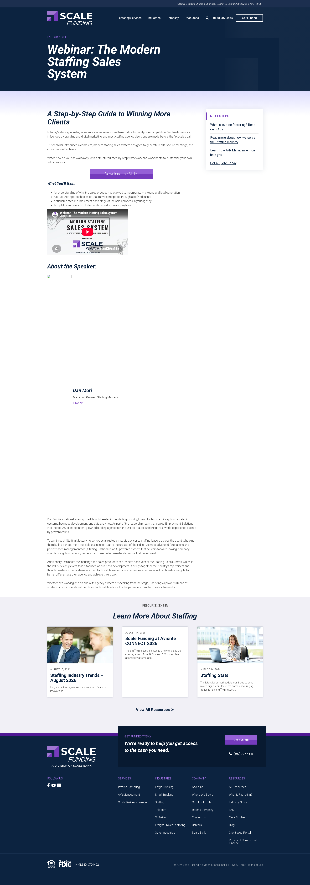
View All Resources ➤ (155, 709)
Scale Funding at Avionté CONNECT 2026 (150, 641)
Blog (232, 825)
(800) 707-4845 (223, 18)
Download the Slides (122, 174)
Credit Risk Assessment (133, 802)
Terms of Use (255, 864)
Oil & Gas (160, 817)
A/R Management (129, 794)
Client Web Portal (240, 832)
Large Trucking (164, 787)
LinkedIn (78, 403)
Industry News (238, 802)
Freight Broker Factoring (170, 825)
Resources (192, 18)
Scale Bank (199, 832)
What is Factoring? (240, 794)
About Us (197, 787)
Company (173, 18)
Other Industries (165, 832)
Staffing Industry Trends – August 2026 (76, 678)
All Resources (237, 787)
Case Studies (237, 817)
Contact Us (199, 817)
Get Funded (249, 18)
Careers (197, 825)
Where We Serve (202, 794)
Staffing (160, 802)
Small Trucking (164, 794)
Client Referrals (201, 802)
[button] (206, 18)
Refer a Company (202, 809)
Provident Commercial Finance (243, 841)
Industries (154, 18)
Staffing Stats (214, 675)
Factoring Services (130, 18)
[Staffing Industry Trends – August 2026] (80, 644)
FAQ (231, 809)
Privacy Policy (238, 864)
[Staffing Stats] (230, 644)
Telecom (160, 809)
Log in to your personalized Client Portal (239, 3)
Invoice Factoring (129, 787)
